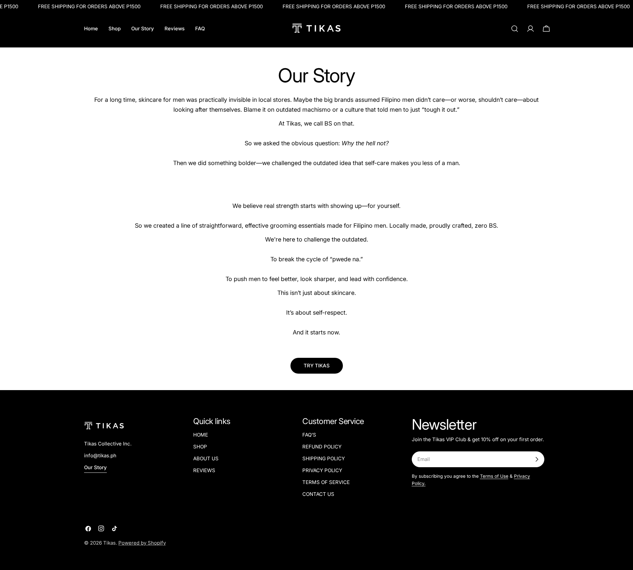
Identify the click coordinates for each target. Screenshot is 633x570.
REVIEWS (204, 470)
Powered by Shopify (142, 543)
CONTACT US (318, 494)
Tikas (109, 543)
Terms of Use (494, 476)
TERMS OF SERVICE (326, 482)
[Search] (514, 28)
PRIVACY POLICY (322, 470)
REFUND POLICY (322, 446)
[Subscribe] (537, 459)
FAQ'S (309, 435)
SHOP (200, 446)
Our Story (95, 467)
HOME (200, 435)
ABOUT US (206, 458)
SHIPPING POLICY (323, 458)
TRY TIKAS (317, 365)
